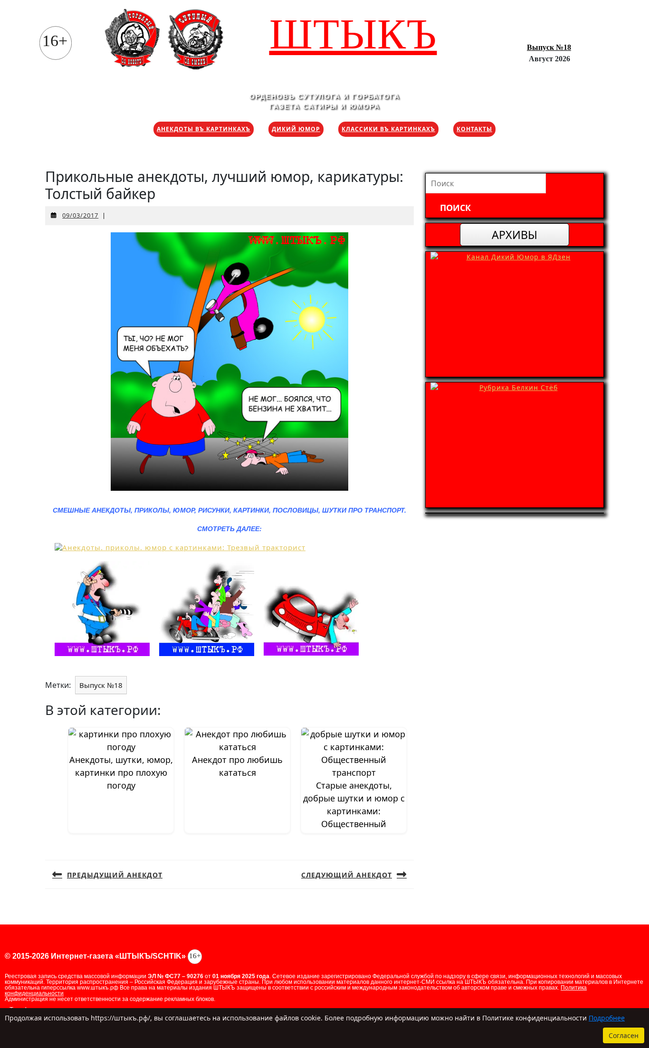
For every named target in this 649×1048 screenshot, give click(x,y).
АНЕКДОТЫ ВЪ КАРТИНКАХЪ (203, 129)
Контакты (474, 129)
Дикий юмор (296, 129)
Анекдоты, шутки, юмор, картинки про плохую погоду (121, 772)
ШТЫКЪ (353, 33)
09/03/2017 (80, 215)
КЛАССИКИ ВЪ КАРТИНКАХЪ (388, 129)
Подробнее (607, 1017)
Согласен (624, 1035)
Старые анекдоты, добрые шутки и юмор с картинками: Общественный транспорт (354, 811)
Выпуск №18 (549, 47)
